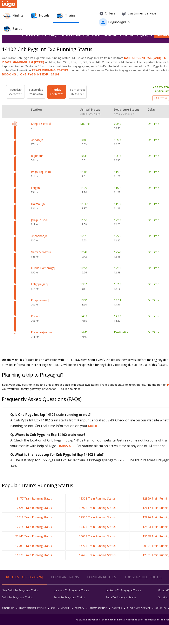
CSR (53, 608)
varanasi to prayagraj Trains (71, 590)
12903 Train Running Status (33, 546)
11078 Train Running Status (33, 555)
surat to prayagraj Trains (69, 597)
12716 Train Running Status (33, 527)
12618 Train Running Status (33, 517)
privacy (79, 608)
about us (8, 608)
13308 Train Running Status (97, 498)
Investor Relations (32, 608)
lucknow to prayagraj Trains (123, 590)
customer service (138, 608)
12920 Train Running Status (97, 517)
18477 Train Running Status (33, 498)
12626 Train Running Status (33, 508)
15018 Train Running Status (97, 536)
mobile (93, 426)
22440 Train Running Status (33, 536)
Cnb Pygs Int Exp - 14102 (39, 74)
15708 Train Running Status (97, 546)
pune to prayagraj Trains (121, 597)
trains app (66, 446)
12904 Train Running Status (97, 508)
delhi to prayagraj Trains (17, 597)
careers (117, 608)
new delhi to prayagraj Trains (20, 590)
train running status (50, 70)
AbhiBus (160, 608)
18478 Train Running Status (97, 527)
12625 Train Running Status (97, 555)
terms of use (98, 608)
